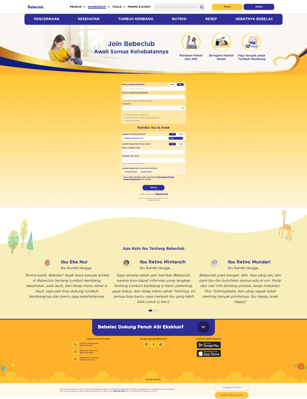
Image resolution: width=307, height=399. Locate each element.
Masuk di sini (162, 194)
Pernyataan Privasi (165, 177)
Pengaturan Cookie (232, 387)
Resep (211, 19)
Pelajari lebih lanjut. (153, 200)
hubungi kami (119, 391)
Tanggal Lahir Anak (130, 156)
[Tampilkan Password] (182, 108)
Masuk (227, 7)
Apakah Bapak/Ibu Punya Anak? (136, 144)
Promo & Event (139, 7)
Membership (97, 7)
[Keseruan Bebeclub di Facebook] (153, 344)
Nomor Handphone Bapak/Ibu (135, 93)
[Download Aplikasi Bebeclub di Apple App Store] (209, 353)
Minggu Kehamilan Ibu (133, 138)
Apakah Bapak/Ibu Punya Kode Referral (139, 168)
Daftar (259, 7)
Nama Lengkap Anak (131, 148)
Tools (116, 7)
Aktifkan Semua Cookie (231, 395)
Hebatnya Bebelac (254, 19)
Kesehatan (89, 19)
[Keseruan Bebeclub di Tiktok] (161, 344)
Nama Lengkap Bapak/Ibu (133, 84)
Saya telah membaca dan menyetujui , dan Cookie (149, 178)
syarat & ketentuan (132, 179)
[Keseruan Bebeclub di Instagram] (146, 344)
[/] (42, 7)
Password (126, 104)
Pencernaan (46, 19)
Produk (76, 7)
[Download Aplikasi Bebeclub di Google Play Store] (209, 345)
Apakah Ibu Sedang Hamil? (134, 134)
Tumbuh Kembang (135, 19)
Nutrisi (179, 19)
